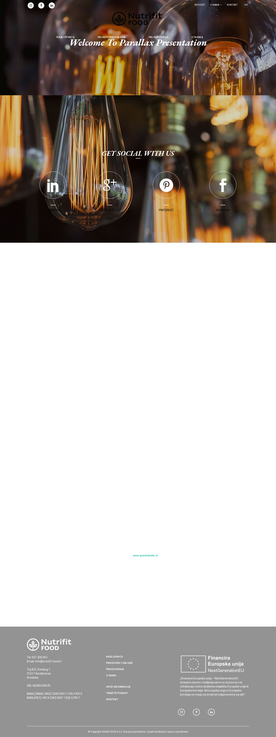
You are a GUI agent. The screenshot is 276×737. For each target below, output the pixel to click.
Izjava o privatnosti (177, 731)
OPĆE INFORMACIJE (118, 686)
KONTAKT (232, 4)
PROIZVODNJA (115, 669)
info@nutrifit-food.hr (48, 661)
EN (246, 4)
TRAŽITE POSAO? (117, 693)
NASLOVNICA (114, 656)
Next (142, 567)
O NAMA (214, 4)
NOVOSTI (200, 4)
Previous (134, 567)
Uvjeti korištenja (156, 731)
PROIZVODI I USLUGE (119, 663)
